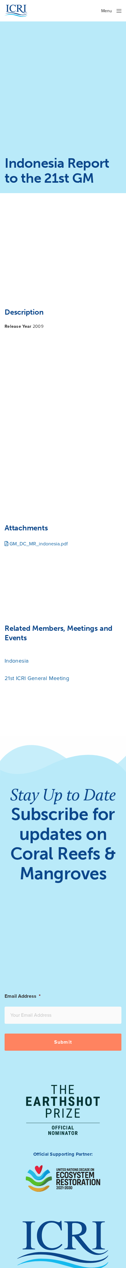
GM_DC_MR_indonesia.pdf (38, 544)
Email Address (23, 996)
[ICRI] (16, 11)
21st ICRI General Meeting (37, 678)
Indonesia (16, 660)
